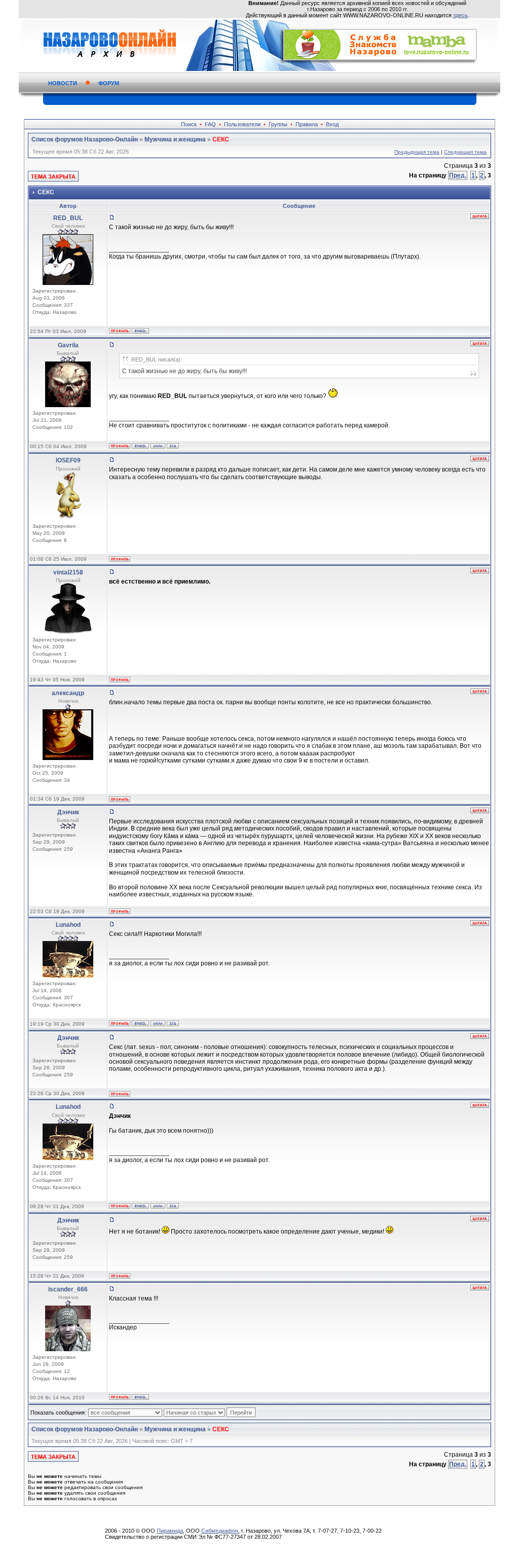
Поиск (189, 124)
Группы (278, 124)
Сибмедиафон (219, 1531)
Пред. (457, 175)
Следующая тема (465, 152)
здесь (460, 15)
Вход (332, 124)
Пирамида (170, 1531)
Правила (306, 124)
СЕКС (220, 139)
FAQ (210, 124)
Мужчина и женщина (175, 139)
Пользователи (242, 124)
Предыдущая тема (416, 152)
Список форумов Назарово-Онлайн (84, 139)
